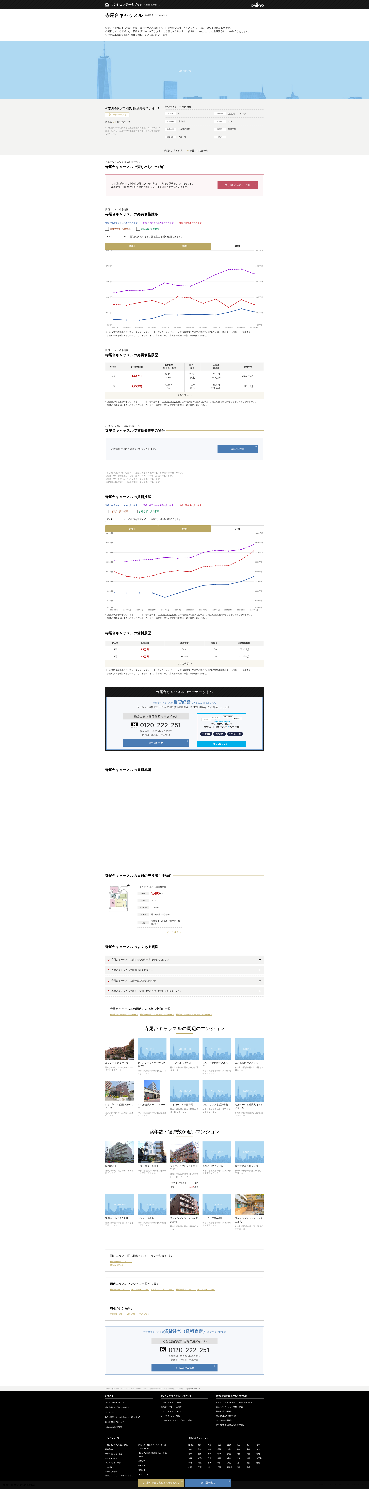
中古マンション (111, 1458)
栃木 (200, 1454)
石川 (209, 1463)
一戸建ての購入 (111, 1472)
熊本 (258, 1445)
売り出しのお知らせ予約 (237, 185)
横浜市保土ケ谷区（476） (162, 1289)
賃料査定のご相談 (184, 1367)
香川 (248, 1445)
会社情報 (141, 1465)
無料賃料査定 (156, 742)
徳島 (238, 1467)
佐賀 (248, 1463)
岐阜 (219, 1454)
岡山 (238, 1454)
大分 (258, 1449)
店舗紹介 (141, 1461)
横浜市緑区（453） (206, 1289)
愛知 (219, 1463)
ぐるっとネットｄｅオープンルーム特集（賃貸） (235, 1402)
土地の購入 (109, 1467)
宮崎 (258, 1454)
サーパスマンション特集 (170, 1416)
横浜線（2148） (117, 1265)
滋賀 (229, 1445)
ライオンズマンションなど (171, 1411)
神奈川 (210, 1449)
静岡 (219, 1458)
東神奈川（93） (117, 1314)
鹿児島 (259, 1458)
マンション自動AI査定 (113, 1454)
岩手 (190, 1454)
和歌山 (229, 1467)
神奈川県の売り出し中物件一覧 (124, 1014)
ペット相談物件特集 (224, 1420)
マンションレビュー (167, 332)
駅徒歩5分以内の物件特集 (226, 1416)
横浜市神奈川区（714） (121, 1261)
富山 (209, 1458)
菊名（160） (145, 1314)
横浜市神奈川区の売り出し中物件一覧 (157, 1014)
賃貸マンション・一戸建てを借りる (119, 1476)
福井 (209, 1467)
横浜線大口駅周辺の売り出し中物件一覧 (194, 1014)
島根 (238, 1449)
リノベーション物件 (113, 1463)
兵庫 (229, 1458)
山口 (238, 1463)
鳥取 (238, 1445)
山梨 (219, 1445)
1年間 (132, 246)
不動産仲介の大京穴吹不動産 (116, 1445)
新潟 (209, 1454)
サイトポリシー (111, 1412)
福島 (200, 1445)
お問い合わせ (143, 1474)
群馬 (200, 1458)
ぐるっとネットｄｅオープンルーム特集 (176, 1420)
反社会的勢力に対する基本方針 (117, 1407)
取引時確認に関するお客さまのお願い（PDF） (123, 1417)
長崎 (248, 1467)
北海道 (191, 1445)
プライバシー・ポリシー (114, 1402)
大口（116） (131, 1314)
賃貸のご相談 (238, 449)
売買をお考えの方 (173, 150)
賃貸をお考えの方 (199, 150)
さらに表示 (183, 395)
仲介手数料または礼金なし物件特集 (230, 1425)
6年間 (237, 246)
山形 (190, 1467)
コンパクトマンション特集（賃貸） (230, 1407)
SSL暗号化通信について (114, 1422)
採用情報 (141, 1470)
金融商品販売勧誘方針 (114, 1427)
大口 (115, 122)
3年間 (185, 246)
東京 (209, 1445)
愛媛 (248, 1449)
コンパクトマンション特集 (171, 1402)
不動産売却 (109, 1449)
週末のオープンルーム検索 (171, 1407)
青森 (190, 1449)
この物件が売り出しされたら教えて (160, 1482)
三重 (219, 1467)
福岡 (248, 1458)
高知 (248, 1454)
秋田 (190, 1463)
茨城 (200, 1449)
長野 (219, 1449)
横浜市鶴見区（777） (120, 1289)
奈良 (229, 1463)
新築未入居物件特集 (224, 1411)
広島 (238, 1458)
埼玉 (200, 1463)
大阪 (229, 1454)
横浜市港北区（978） (186, 1289)
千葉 (200, 1467)
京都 (229, 1449)
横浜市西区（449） (140, 1289)
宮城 (190, 1458)
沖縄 (258, 1463)
